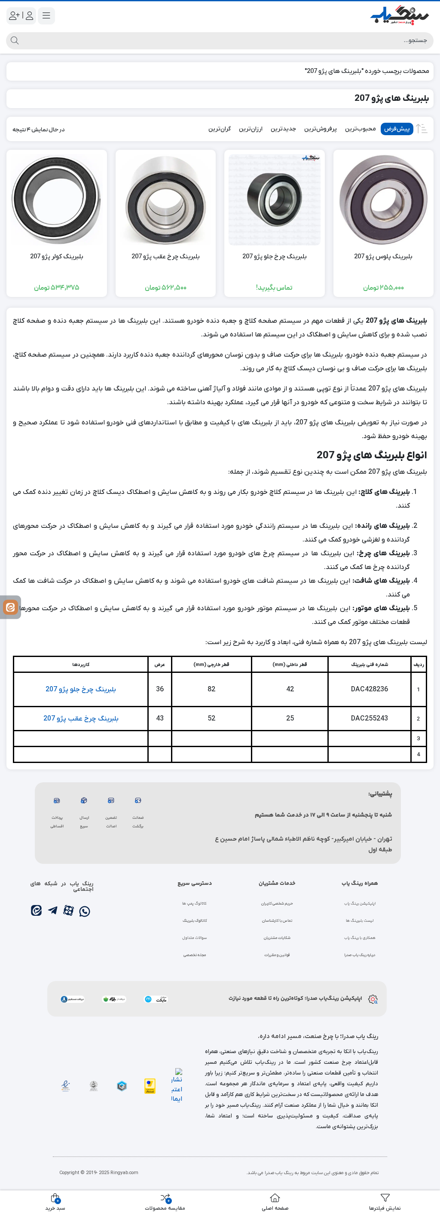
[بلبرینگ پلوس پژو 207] (384, 200)
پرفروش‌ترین (320, 129)
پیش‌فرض (397, 129)
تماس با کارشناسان (277, 920)
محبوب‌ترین (360, 129)
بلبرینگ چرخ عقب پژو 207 (165, 256)
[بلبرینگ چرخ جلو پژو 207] (275, 200)
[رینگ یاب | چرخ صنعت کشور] (399, 15)
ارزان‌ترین (251, 129)
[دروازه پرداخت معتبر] (149, 1085)
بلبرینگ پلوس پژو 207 (383, 256)
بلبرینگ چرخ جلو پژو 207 (274, 256)
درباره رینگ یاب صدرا (360, 955)
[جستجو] (13, 40)
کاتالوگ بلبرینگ (195, 920)
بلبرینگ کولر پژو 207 (56, 256)
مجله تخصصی (194, 955)
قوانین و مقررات (277, 955)
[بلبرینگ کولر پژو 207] (57, 200)
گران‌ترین (219, 129)
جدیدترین (283, 129)
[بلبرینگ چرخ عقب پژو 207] (166, 200)
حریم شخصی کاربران (277, 903)
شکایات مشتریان (277, 938)
